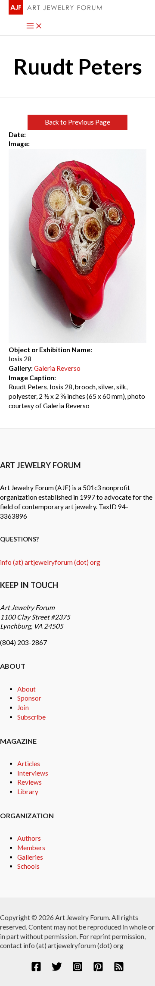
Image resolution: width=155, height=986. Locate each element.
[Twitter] (57, 969)
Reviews (29, 782)
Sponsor (29, 698)
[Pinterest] (98, 969)
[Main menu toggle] (34, 26)
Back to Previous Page (77, 122)
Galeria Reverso (57, 368)
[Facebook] (36, 969)
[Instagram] (77, 969)
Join (23, 707)
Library (27, 791)
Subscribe (31, 717)
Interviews (32, 773)
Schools (28, 866)
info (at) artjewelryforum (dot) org (50, 562)
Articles (28, 763)
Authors (29, 838)
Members (31, 847)
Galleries (30, 857)
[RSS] (119, 969)
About (26, 689)
